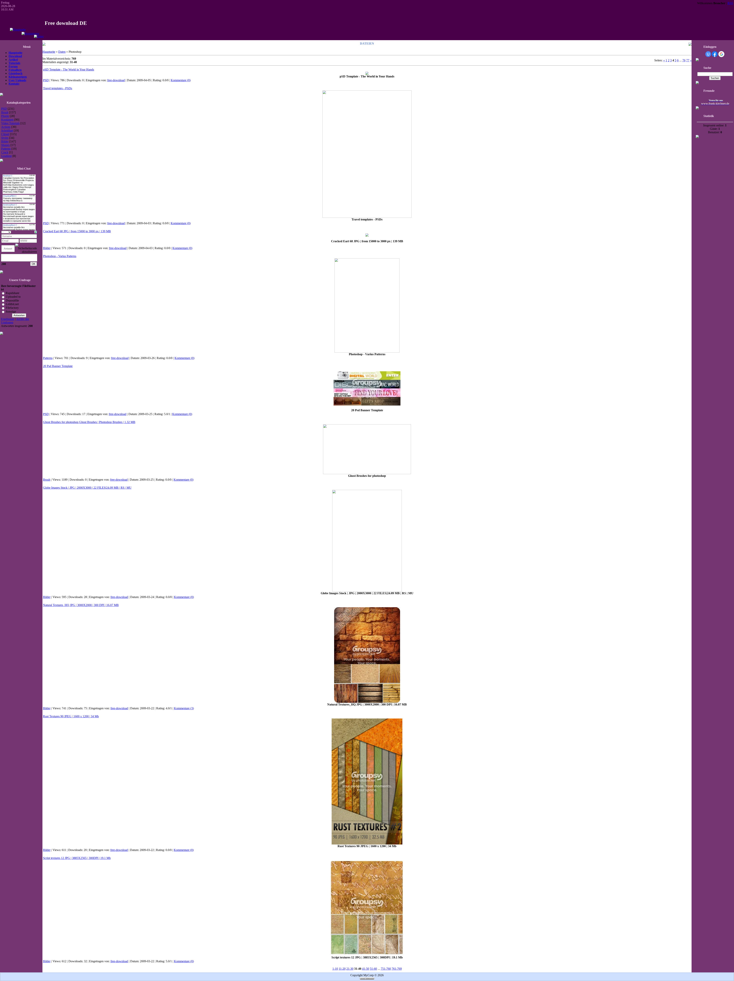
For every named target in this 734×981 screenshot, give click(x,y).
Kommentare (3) (184, 708)
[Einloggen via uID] (708, 54)
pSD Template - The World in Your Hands (68, 69)
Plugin (5, 116)
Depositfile (12, 300)
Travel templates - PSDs (57, 88)
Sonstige (11, 311)
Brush (4, 112)
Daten (62, 51)
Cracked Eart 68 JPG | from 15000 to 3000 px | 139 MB (77, 231)
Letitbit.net (12, 304)
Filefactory (12, 308)
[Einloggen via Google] (721, 54)
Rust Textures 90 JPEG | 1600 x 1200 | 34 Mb (71, 716)
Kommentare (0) (181, 80)
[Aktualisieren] (35, 231)
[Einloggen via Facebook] (715, 54)
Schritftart (7, 130)
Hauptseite (48, 51)
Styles (4, 137)
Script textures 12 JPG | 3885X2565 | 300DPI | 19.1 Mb (77, 858)
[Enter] (39, 36)
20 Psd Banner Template (58, 366)
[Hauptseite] (18, 29)
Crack (4, 152)
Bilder (5, 141)
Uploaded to (13, 296)
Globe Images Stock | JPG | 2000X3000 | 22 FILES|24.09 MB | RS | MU (87, 487)
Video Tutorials (10, 123)
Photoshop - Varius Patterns (59, 256)
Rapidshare (12, 293)
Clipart (5, 134)
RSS (730, 3)
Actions (6, 126)
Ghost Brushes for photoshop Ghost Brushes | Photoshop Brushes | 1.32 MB (89, 422)
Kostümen (7, 119)
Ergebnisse (7, 319)
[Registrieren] (30, 33)
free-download (116, 80)
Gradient (6, 156)
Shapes (5, 145)
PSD (4, 108)
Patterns (6, 148)
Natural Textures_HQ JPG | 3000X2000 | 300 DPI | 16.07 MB (81, 605)
